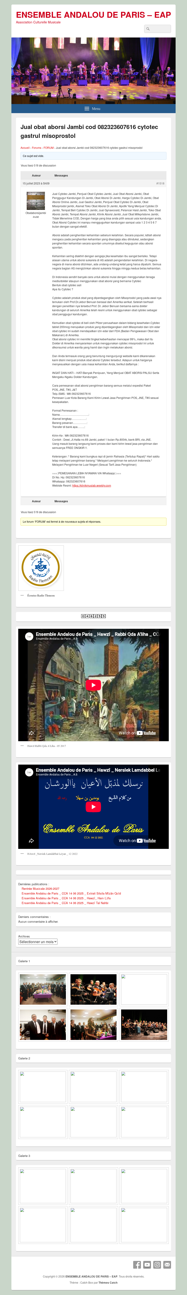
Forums (36, 147)
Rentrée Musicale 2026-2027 (40, 888)
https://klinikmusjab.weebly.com (91, 485)
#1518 (160, 183)
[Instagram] (157, 1265)
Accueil (25, 147)
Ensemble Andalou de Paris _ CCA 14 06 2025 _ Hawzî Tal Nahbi (65, 903)
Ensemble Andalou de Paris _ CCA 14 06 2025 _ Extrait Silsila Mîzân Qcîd (71, 893)
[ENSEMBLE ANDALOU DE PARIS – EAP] (93, 102)
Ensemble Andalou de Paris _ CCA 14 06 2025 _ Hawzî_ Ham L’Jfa (66, 898)
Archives (24, 936)
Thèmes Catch (108, 1282)
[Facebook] (137, 1265)
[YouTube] (147, 1265)
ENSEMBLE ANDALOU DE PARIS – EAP (93, 14)
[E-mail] (167, 1265)
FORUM (49, 147)
